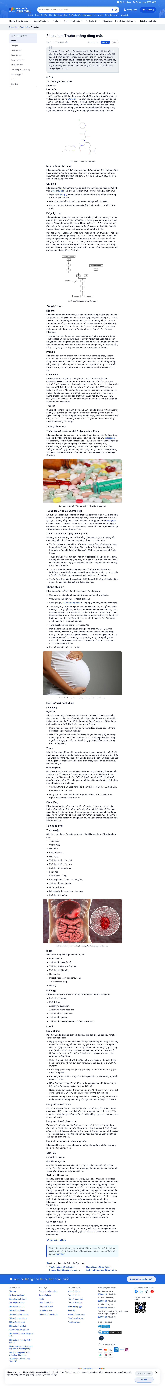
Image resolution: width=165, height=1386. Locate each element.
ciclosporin (110, 438)
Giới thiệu (12, 1291)
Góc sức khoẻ (74, 1291)
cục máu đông (59, 191)
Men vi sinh (98, 15)
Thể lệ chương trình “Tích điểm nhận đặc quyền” (19, 1353)
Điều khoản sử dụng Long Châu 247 (19, 1360)
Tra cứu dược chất (75, 1299)
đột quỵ (63, 194)
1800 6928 (151, 2)
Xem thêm (60, 1254)
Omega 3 (38, 15)
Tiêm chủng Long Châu (48, 1314)
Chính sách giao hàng (18, 1318)
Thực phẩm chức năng (48, 1291)
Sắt (50, 15)
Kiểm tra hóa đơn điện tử (19, 1330)
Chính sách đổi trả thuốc (18, 1314)
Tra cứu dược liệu (75, 1303)
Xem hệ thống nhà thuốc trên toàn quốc (41, 1279)
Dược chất (24, 27)
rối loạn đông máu (70, 602)
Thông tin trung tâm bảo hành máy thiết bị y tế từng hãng (21, 1347)
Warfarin (72, 99)
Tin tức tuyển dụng (76, 1318)
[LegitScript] (110, 1338)
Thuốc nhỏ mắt (75, 15)
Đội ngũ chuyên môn (76, 1314)
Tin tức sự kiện (74, 1322)
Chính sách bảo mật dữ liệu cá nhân (21, 1335)
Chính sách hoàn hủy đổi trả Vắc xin (20, 1341)
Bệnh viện (72, 1310)
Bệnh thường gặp (75, 1307)
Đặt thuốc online (45, 1310)
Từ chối (144, 1380)
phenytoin (111, 520)
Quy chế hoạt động (17, 1303)
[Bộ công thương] (104, 1326)
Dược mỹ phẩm (45, 1295)
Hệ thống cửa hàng (16, 1295)
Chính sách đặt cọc (17, 1307)
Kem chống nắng (60, 15)
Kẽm (45, 15)
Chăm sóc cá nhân (46, 1303)
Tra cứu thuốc (73, 1295)
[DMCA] (110, 1332)
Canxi (30, 15)
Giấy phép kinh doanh (18, 1299)
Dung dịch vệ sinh (112, 15)
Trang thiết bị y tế (46, 1307)
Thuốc (41, 1299)
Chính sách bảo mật (17, 1322)
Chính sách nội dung (17, 1310)
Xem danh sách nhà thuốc (141, 1279)
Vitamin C (124, 15)
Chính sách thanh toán (18, 1326)
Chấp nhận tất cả (144, 1373)
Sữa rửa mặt (87, 15)
